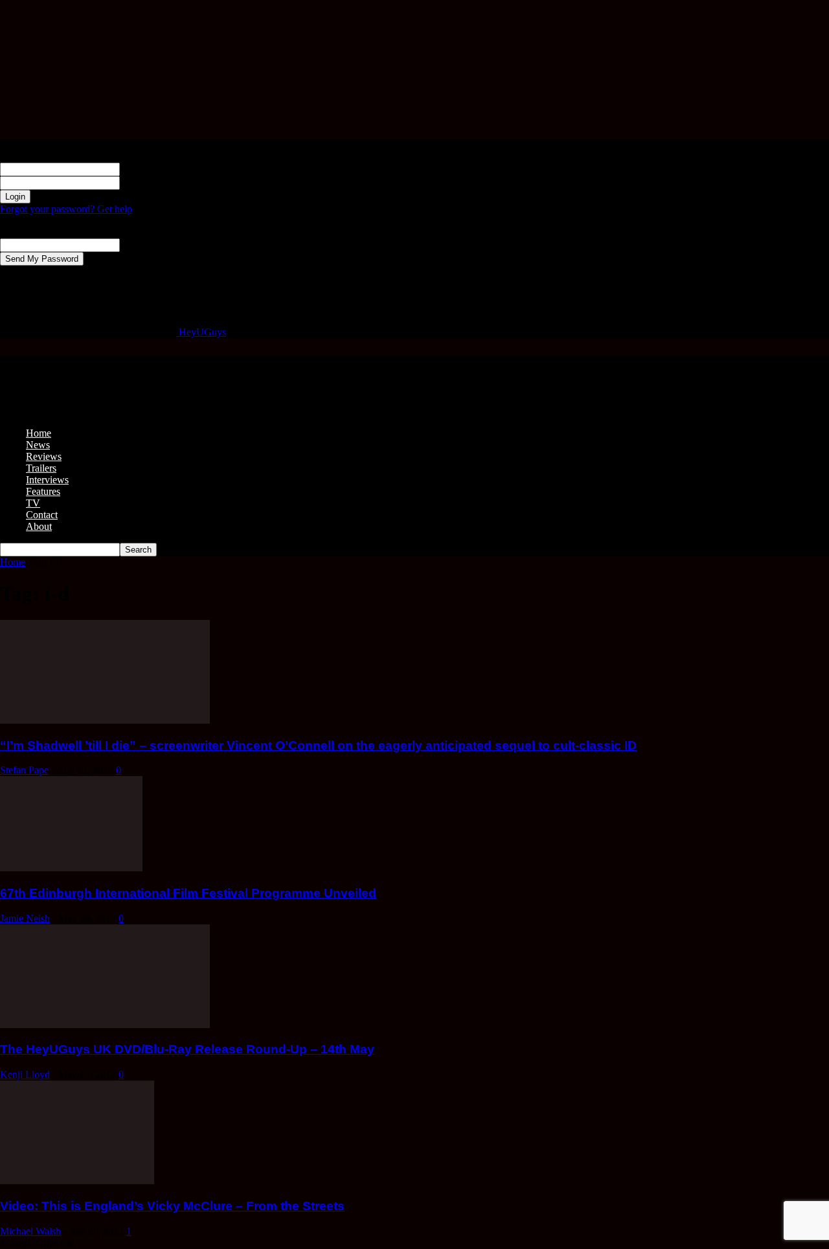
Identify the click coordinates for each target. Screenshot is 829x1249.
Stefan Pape (24, 769)
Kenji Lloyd (25, 1074)
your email (141, 244)
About (39, 526)
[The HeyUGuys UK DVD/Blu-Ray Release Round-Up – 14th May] (105, 1024)
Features (43, 491)
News (38, 444)
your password (150, 182)
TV (33, 503)
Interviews (47, 479)
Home (38, 433)
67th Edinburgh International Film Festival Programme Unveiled (188, 893)
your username (150, 168)
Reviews (44, 456)
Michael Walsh (30, 1231)
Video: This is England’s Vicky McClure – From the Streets (172, 1206)
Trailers (41, 468)
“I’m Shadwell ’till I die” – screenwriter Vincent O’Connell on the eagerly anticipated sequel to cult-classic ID (318, 745)
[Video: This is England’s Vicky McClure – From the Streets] (77, 1180)
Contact (42, 514)
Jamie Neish (25, 918)
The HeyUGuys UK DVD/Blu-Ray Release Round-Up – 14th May (187, 1049)
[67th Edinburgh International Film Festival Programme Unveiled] (71, 867)
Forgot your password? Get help (66, 208)
